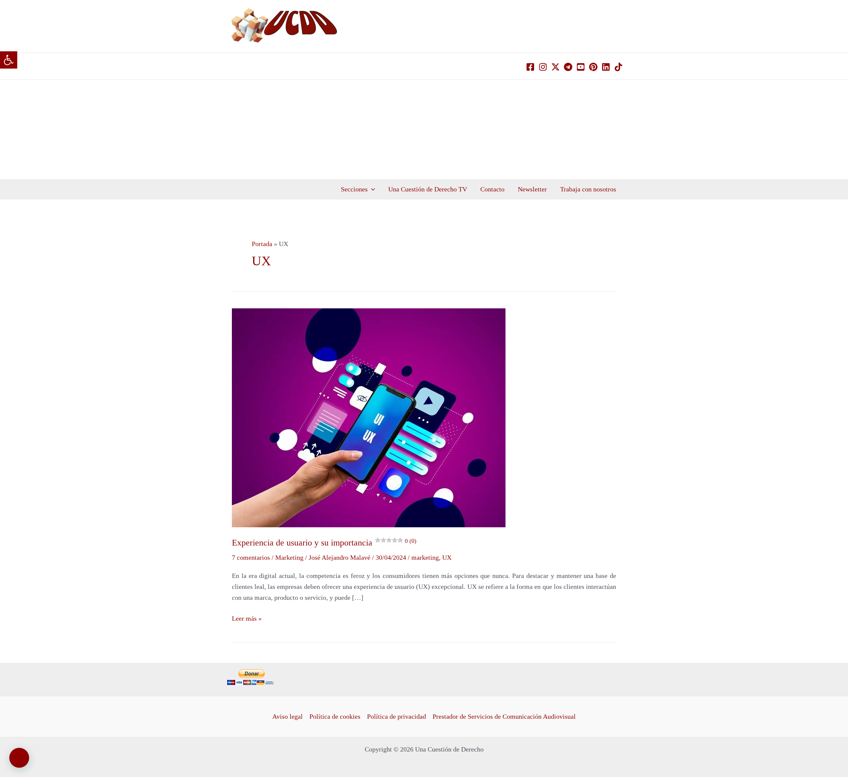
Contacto (492, 189)
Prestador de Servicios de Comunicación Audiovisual (504, 716)
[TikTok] (618, 67)
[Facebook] (530, 67)
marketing (425, 557)
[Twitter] (555, 67)
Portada (262, 243)
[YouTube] (580, 67)
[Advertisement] (424, 129)
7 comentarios (251, 557)
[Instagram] (543, 67)
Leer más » (247, 617)
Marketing (289, 557)
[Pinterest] (593, 67)
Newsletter (532, 189)
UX (446, 557)
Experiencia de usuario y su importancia (324, 542)
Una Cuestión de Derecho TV (427, 189)
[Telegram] (568, 67)
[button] (8, 60)
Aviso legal (287, 716)
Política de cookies (334, 716)
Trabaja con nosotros (588, 189)
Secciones (354, 189)
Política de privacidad (396, 716)
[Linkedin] (606, 67)
